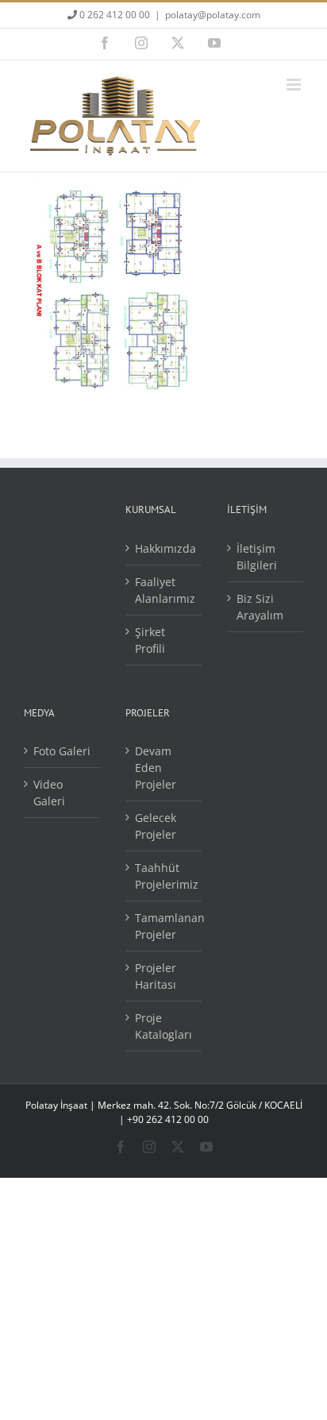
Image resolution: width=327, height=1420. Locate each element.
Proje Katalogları (163, 1026)
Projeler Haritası (155, 976)
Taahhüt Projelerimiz (164, 876)
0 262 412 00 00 (113, 14)
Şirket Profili (150, 640)
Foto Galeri (61, 750)
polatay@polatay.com (212, 14)
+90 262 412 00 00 (168, 1119)
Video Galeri (49, 792)
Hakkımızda (164, 548)
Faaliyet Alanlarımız (164, 590)
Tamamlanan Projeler (164, 926)
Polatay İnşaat (56, 1105)
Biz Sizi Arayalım (260, 607)
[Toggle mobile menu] (295, 84)
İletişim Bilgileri (257, 557)
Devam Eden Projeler (155, 767)
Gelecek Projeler (155, 826)
